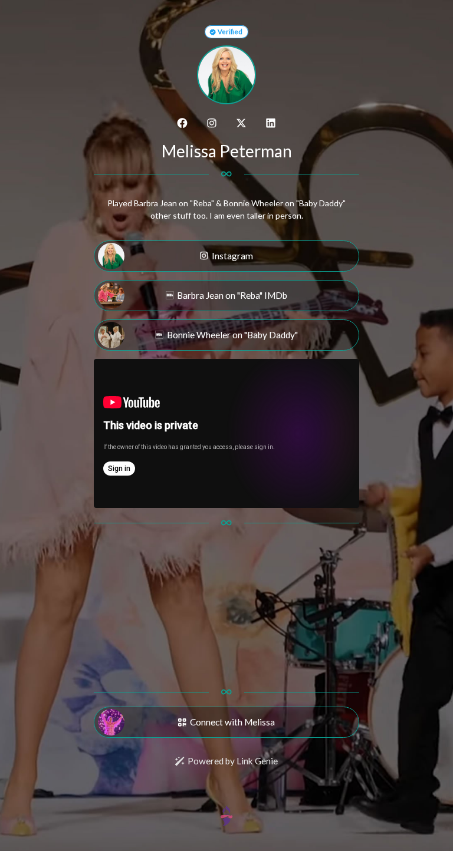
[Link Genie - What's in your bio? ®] (226, 814)
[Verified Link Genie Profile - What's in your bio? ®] (212, 31)
